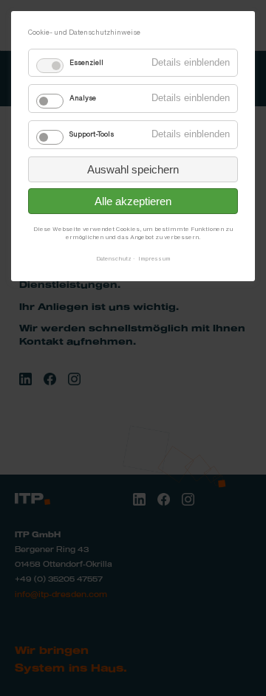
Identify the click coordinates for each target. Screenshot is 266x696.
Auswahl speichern (133, 169)
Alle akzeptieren (133, 201)
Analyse (82, 98)
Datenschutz (114, 259)
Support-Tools (91, 134)
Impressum (154, 259)
